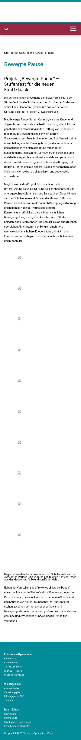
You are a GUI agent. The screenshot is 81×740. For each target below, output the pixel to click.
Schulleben (26, 52)
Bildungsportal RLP (14, 696)
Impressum (10, 714)
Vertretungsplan (12, 692)
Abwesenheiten (12, 688)
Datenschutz (10, 718)
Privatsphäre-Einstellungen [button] (17, 722)
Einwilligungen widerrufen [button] (17, 726)
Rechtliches (11, 709)
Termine (8, 700)
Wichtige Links (12, 684)
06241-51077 (15, 666)
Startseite (10, 52)
